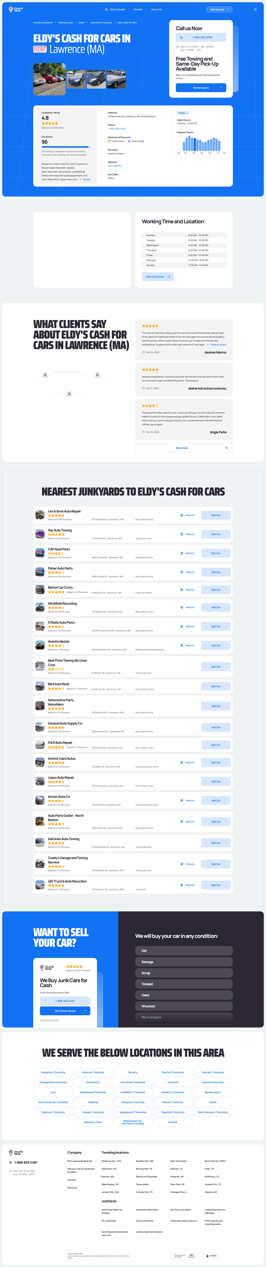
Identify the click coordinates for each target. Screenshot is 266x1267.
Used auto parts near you (183, 1220)
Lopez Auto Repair (61, 777)
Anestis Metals (58, 641)
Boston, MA (108, 1176)
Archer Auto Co (59, 796)
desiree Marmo (215, 352)
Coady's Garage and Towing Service (68, 860)
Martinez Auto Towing (63, 839)
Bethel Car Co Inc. (61, 587)
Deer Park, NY (177, 1184)
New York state (178, 1161)
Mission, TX (176, 1168)
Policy (70, 1258)
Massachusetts (65, 22)
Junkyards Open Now (147, 1209)
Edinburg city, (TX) (111, 1161)
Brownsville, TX (144, 1168)
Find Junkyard (117, 9)
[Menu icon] (255, 9)
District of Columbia (146, 1176)
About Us (156, 9)
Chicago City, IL (178, 1192)
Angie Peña (218, 432)
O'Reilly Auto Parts (61, 622)
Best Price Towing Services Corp (67, 662)
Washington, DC (110, 1184)
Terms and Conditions (122, 1256)
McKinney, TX (212, 1176)
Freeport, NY (177, 1176)
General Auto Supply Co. (65, 723)
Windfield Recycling (62, 603)
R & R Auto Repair (60, 742)
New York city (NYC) (215, 1161)
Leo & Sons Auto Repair (64, 511)
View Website (115, 166)
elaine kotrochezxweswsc (207, 388)
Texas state (142, 1184)
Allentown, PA (109, 1168)
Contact (138, 9)
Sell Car (216, 515)
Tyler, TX (209, 1168)
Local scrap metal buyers (149, 1231)
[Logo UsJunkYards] (47, 968)
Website (190, 515)
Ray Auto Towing (60, 530)
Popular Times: (185, 132)
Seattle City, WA (144, 1161)
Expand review (218, 344)
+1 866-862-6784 (117, 129)
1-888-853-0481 (25, 1162)
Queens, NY (211, 1192)
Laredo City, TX (213, 1184)
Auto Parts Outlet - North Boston (66, 817)
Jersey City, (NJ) (110, 1192)
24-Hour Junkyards (180, 1209)
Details (87, 179)
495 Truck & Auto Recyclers (67, 881)
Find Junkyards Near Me (79, 1161)
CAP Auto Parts (59, 549)
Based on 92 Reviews (53, 127)
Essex (81, 22)
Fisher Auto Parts (60, 568)
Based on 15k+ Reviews (78, 970)
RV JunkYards (109, 1220)
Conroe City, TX (144, 1192)
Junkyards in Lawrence (101, 22)
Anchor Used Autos (62, 758)
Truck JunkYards (144, 1220)
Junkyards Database (43, 22)
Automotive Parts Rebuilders (61, 702)
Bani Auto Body (58, 684)
